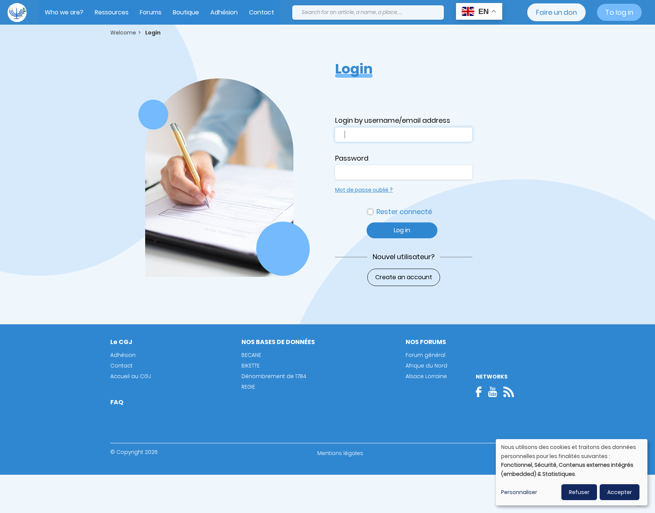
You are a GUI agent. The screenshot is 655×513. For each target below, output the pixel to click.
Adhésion (224, 12)
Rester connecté (404, 211)
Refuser (579, 492)
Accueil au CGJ (130, 376)
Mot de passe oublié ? (364, 190)
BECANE (251, 355)
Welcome (123, 32)
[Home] (17, 12)
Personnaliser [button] (519, 492)
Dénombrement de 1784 (273, 376)
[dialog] (571, 472)
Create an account (403, 277)
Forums (150, 12)
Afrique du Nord (426, 365)
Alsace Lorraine (426, 376)
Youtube (492, 391)
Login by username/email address (392, 120)
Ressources (111, 12)
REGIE (248, 387)
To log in (619, 12)
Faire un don (556, 12)
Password (351, 158)
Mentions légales (340, 453)
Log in (402, 230)
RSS (508, 391)
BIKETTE (250, 365)
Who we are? (64, 12)
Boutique (186, 12)
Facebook (481, 391)
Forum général (425, 355)
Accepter (619, 492)
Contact (261, 12)
